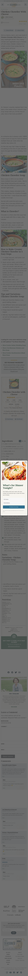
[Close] (25, 462)
